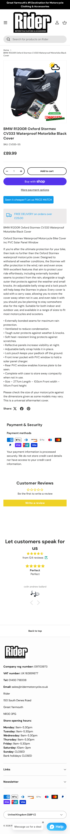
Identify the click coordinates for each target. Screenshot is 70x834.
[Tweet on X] (15, 408)
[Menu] (5, 22)
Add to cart (47, 171)
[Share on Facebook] (21, 408)
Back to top (35, 630)
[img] (35, 553)
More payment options (35, 190)
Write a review (35, 503)
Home (6, 50)
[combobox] (35, 39)
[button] (64, 22)
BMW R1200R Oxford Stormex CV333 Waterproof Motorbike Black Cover (34, 54)
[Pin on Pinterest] (28, 408)
